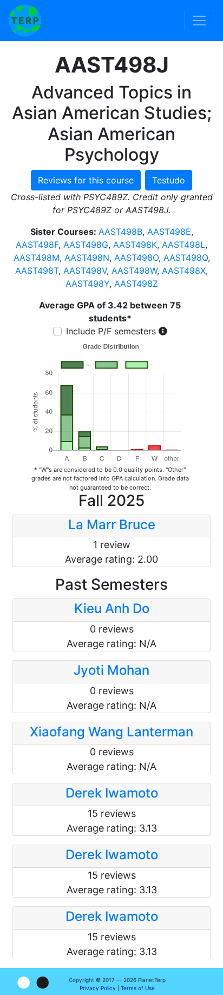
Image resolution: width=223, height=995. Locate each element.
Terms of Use (138, 988)
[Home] (25, 20)
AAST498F (37, 244)
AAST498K (135, 244)
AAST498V (85, 270)
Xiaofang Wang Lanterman (111, 732)
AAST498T (36, 270)
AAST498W (134, 270)
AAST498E (169, 231)
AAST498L (183, 244)
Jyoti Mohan (111, 670)
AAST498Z (136, 283)
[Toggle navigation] (199, 20)
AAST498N (86, 257)
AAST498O (136, 257)
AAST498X (184, 270)
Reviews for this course (86, 180)
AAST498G (85, 244)
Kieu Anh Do (111, 608)
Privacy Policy (98, 988)
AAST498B (120, 231)
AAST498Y (87, 283)
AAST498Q (185, 257)
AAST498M (37, 257)
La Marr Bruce (111, 524)
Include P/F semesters (111, 331)
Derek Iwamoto (111, 793)
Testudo (168, 180)
